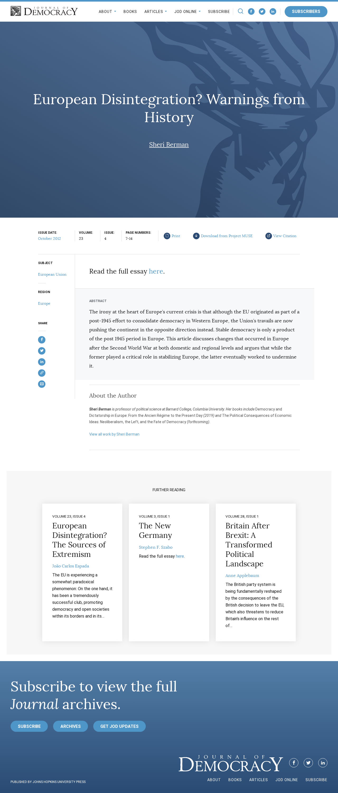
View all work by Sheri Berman (114, 434)
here (156, 271)
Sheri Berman (169, 145)
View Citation (285, 235)
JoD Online (185, 11)
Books (130, 11)
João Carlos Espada (70, 566)
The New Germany (155, 530)
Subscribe (219, 11)
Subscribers (306, 11)
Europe (44, 303)
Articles (153, 11)
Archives (70, 726)
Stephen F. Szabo (155, 547)
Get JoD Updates (119, 726)
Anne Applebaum (242, 575)
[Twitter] (262, 11)
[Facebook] (251, 11)
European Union (52, 274)
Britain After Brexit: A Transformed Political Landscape (249, 545)
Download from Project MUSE (227, 235)
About (105, 11)
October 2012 (49, 238)
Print (176, 235)
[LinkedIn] (273, 11)
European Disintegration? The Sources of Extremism (79, 540)
